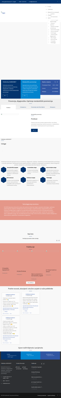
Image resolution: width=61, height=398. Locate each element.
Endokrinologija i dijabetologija (54, 20)
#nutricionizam (11, 337)
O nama (49, 6)
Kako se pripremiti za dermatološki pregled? (37, 377)
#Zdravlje (12, 309)
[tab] (8, 107)
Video (26, 311)
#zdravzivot (25, 309)
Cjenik (49, 18)
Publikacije (50, 9)
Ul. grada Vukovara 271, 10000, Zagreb (12, 356)
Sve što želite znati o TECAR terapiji (37, 387)
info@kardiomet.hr (33, 1)
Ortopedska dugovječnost (37, 367)
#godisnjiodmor (6, 309)
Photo (6, 311)
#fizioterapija (26, 307)
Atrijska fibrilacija (21, 271)
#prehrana (5, 337)
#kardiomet (15, 308)
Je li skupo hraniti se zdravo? (37, 382)
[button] (2, 151)
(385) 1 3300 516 (6, 380)
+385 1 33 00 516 (22, 1)
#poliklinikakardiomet (8, 308)
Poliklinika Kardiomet (10, 294)
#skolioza (31, 307)
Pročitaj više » (5, 273)
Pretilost (53, 14)
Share (11, 313)
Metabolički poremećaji (53, 12)
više (4, 95)
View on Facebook (6, 313)
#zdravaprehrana (7, 339)
